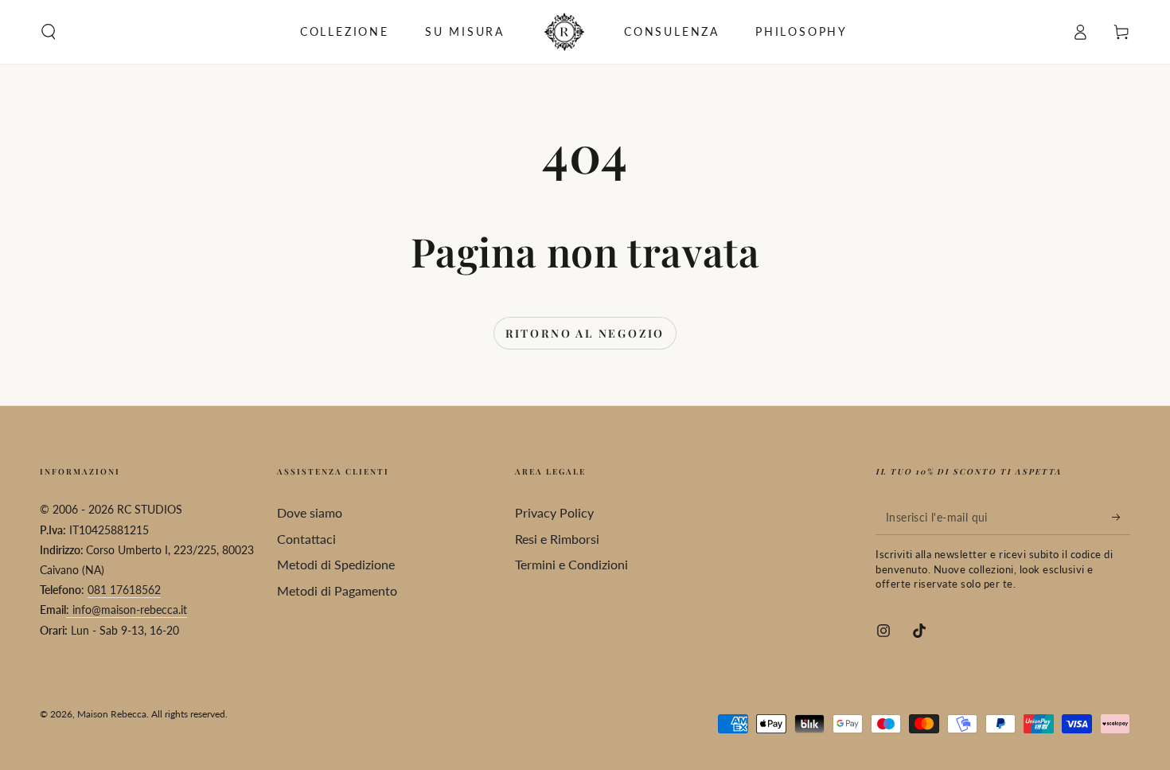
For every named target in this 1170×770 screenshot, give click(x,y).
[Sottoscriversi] (1121, 516)
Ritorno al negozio (585, 333)
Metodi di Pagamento (337, 590)
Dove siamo (309, 512)
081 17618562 (124, 589)
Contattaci (306, 538)
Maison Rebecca (111, 714)
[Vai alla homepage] (564, 32)
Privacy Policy (554, 512)
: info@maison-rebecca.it (126, 609)
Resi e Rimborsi (557, 538)
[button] (48, 31)
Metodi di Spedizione (336, 564)
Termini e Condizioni (571, 564)
